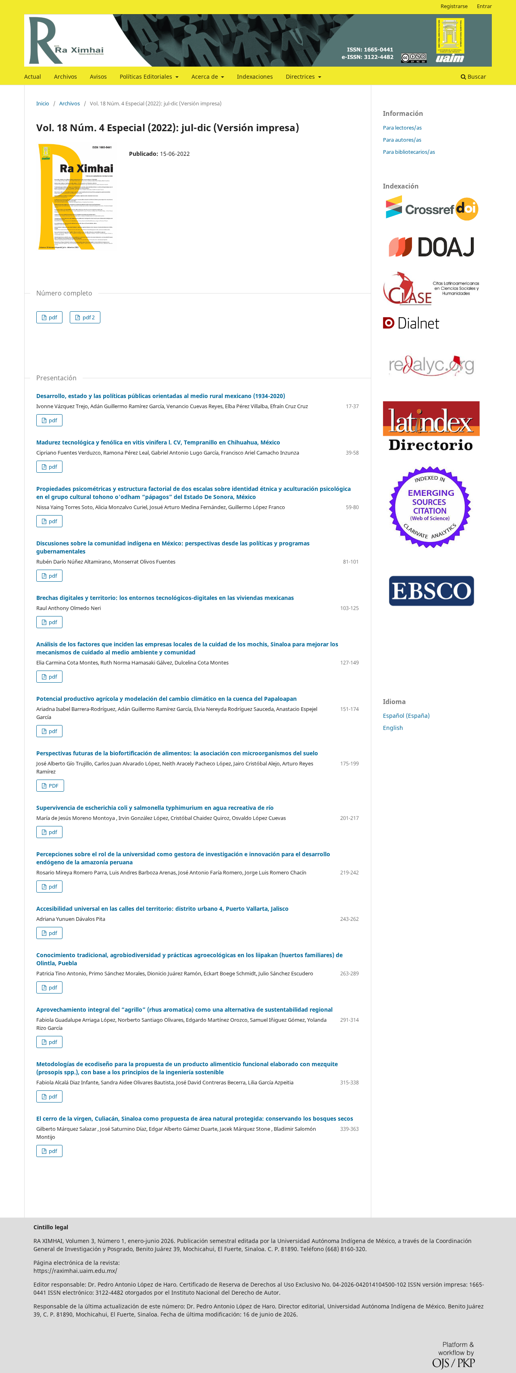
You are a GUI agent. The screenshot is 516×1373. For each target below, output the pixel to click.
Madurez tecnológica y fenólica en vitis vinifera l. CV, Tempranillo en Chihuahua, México (158, 442)
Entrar (484, 6)
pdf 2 (88, 317)
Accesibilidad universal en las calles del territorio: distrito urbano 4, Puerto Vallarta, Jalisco (162, 908)
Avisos (98, 76)
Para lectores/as (402, 127)
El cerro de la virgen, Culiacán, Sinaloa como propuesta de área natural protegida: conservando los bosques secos (194, 1118)
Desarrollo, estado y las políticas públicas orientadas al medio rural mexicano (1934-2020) (160, 396)
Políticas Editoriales (147, 76)
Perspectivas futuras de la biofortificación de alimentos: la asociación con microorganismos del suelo (177, 753)
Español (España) (406, 715)
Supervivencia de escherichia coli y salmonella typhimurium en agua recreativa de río (155, 807)
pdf (52, 317)
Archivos (65, 76)
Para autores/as (402, 139)
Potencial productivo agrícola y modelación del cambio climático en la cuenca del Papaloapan (166, 698)
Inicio (42, 103)
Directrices (301, 76)
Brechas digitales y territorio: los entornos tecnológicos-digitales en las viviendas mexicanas (165, 598)
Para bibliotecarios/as (409, 151)
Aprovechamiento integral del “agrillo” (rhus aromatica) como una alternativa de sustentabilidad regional (184, 1009)
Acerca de (205, 76)
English (393, 728)
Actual (32, 76)
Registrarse (454, 6)
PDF (53, 785)
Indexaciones (255, 76)
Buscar (476, 76)
